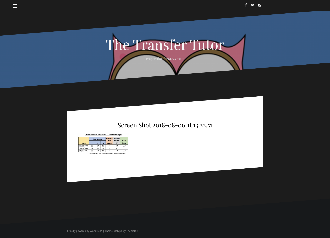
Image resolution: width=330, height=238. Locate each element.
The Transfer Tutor (165, 44)
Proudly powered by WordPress (84, 231)
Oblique (118, 231)
